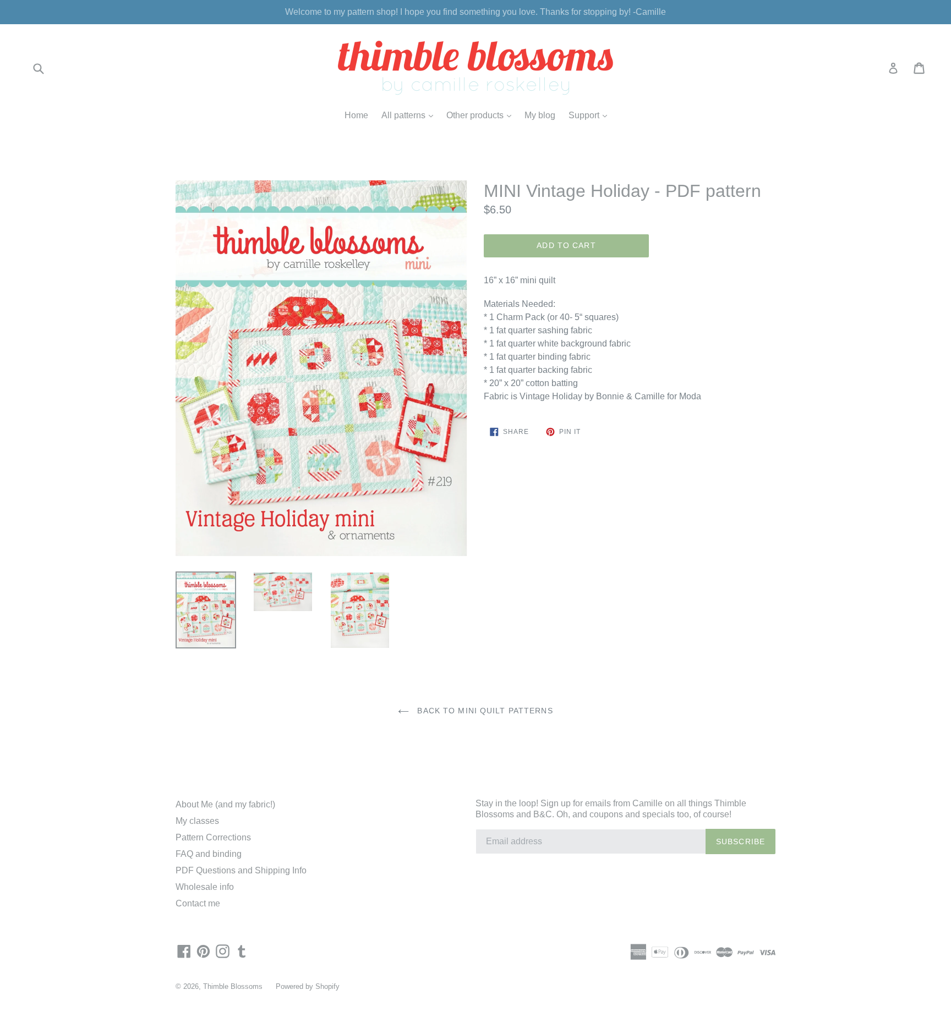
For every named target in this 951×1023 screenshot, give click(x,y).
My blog (539, 115)
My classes (197, 821)
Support (591, 115)
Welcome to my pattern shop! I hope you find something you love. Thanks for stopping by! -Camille (475, 11)
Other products (481, 115)
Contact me (198, 903)
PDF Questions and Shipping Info (241, 870)
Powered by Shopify (308, 986)
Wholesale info (205, 887)
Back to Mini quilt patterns (483, 710)
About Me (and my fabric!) (225, 804)
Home (356, 115)
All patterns (410, 115)
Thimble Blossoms (233, 986)
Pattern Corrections (213, 837)
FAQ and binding (209, 854)
